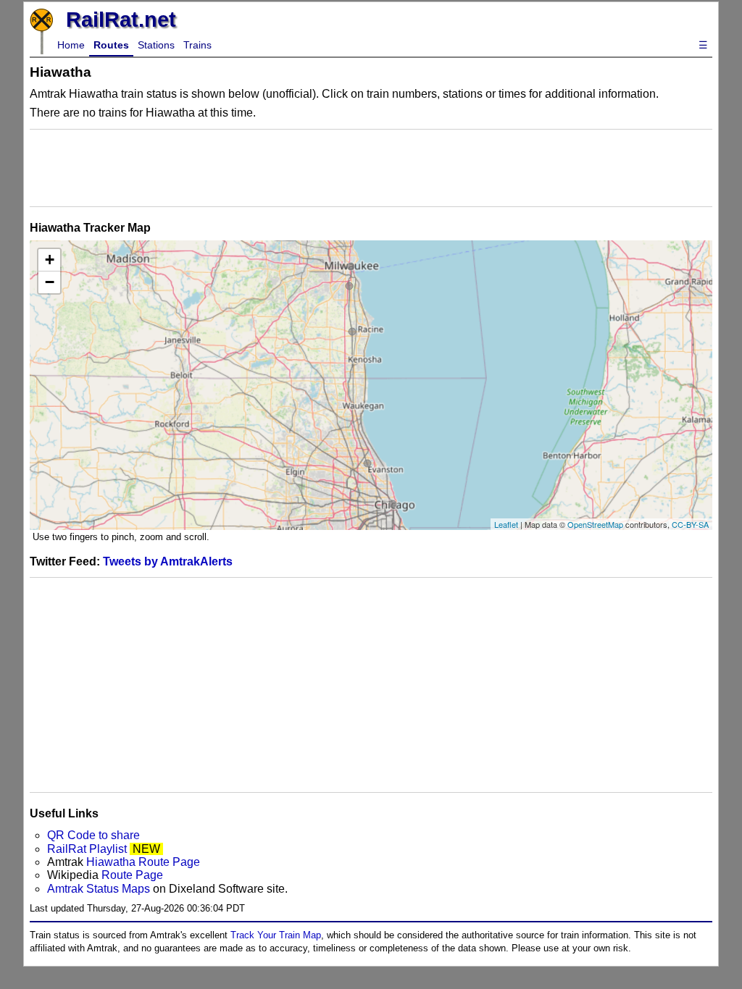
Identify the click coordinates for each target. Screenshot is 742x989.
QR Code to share (93, 835)
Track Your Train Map (275, 935)
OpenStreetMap (595, 524)
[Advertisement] (371, 168)
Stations (156, 45)
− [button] (49, 282)
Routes (111, 45)
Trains (197, 45)
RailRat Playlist (87, 849)
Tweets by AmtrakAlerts (168, 561)
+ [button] (49, 260)
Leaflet (506, 524)
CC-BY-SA (690, 524)
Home (71, 45)
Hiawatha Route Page (143, 862)
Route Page (132, 875)
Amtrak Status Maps (98, 889)
